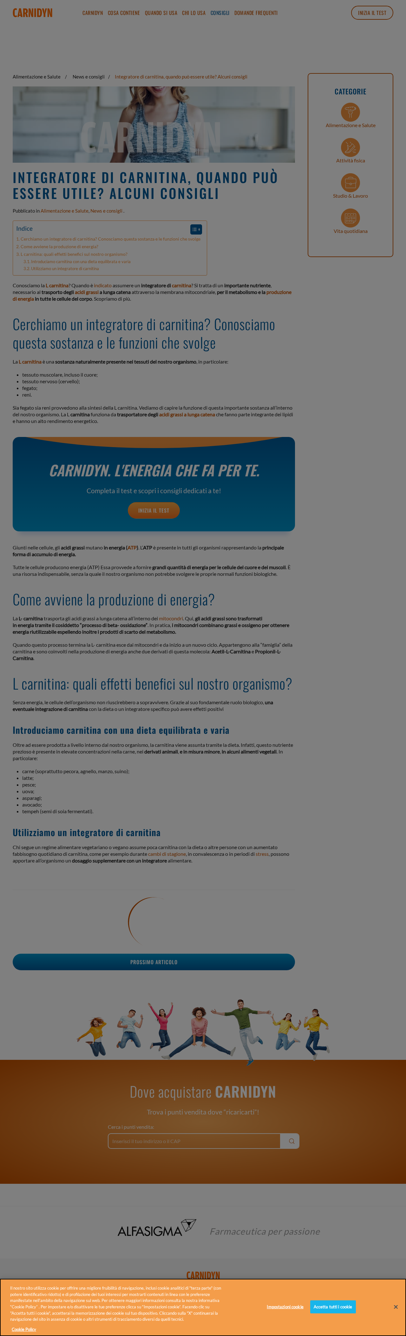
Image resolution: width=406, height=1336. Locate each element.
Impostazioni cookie (285, 1306)
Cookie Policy (24, 1329)
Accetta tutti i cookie (333, 1306)
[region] (203, 1307)
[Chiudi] (396, 1307)
